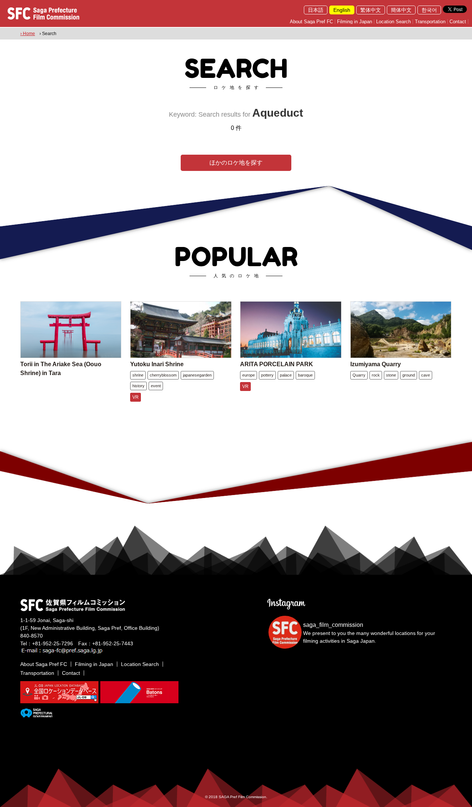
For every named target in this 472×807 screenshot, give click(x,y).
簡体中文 (401, 10)
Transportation (430, 21)
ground (408, 375)
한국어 (429, 10)
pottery (267, 375)
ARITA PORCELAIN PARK (276, 364)
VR (135, 397)
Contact (458, 21)
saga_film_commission (333, 625)
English (341, 10)
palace (286, 375)
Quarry (359, 375)
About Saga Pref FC (311, 21)
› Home (27, 33)
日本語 (315, 10)
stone (391, 375)
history (138, 386)
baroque (305, 375)
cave (425, 375)
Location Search (393, 21)
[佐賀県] (36, 714)
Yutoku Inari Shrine (157, 364)
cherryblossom (163, 375)
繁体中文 (370, 10)
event (156, 386)
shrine (137, 375)
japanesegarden (197, 375)
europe (248, 375)
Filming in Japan (354, 21)
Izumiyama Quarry (375, 364)
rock (376, 375)
